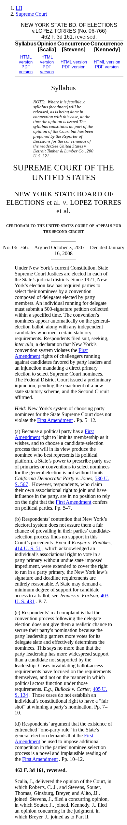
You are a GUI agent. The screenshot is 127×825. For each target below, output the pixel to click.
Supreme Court (31, 14)
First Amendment (55, 420)
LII (19, 8)
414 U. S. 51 (28, 548)
